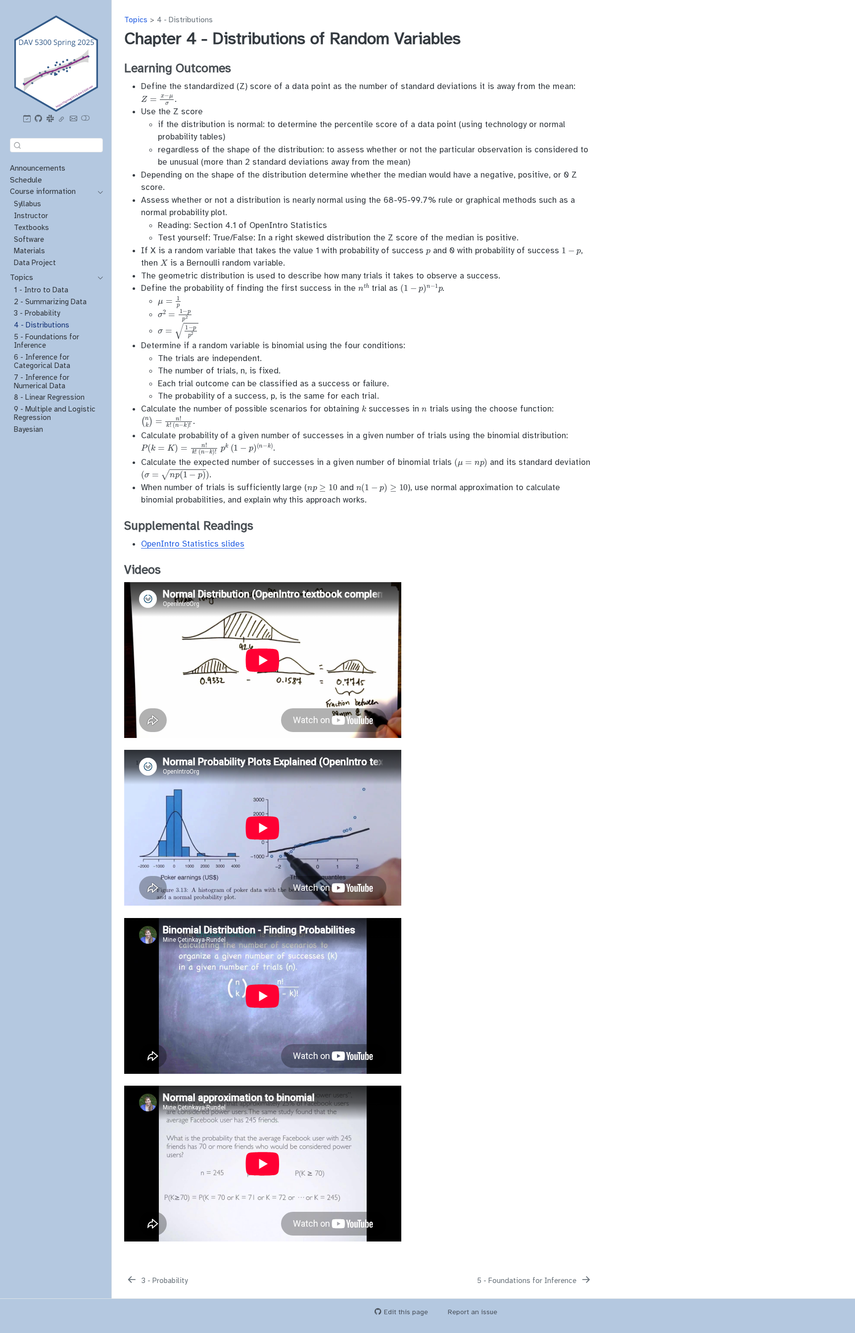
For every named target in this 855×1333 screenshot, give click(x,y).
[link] (62, 119)
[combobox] (56, 145)
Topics (135, 19)
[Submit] (17, 145)
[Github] (39, 119)
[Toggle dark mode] (85, 119)
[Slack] (50, 119)
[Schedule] (27, 119)
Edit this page (406, 1312)
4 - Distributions (185, 19)
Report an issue (472, 1312)
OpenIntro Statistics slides (192, 544)
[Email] (73, 119)
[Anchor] (239, 67)
